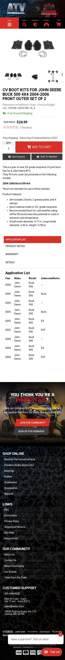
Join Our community (32, 422)
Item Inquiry (18, 156)
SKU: (5, 108)
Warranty (12, 254)
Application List (16, 239)
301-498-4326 (12, 593)
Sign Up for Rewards (31, 431)
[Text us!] (51, 653)
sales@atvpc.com (14, 606)
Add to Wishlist (49, 156)
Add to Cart (41, 147)
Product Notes (15, 246)
